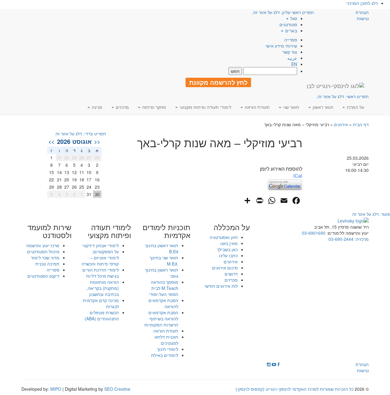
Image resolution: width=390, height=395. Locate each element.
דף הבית (361, 124)
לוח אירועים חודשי (221, 286)
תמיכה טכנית (47, 264)
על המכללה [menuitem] (232, 227)
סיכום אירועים (225, 268)
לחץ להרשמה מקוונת (218, 82)
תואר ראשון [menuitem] (322, 107)
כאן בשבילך (227, 249)
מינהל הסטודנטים (43, 251)
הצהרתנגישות (362, 15)
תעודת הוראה (165, 331)
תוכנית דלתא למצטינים (166, 340)
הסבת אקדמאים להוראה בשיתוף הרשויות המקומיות (161, 318)
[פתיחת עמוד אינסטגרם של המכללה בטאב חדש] (269, 364)
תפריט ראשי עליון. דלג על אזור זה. (283, 12)
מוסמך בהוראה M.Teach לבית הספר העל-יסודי (163, 288)
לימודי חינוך (167, 349)
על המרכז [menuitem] (355, 107)
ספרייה (290, 40)
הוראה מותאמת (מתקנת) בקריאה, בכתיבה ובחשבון (103, 288)
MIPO (55, 389)
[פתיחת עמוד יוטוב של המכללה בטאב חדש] (274, 364)
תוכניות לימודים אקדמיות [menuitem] (166, 231)
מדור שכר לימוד (45, 257)
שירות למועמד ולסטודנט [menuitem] (49, 231)
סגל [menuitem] (293, 18)
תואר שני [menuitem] (290, 107)
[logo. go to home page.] (335, 85)
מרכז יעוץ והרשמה (42, 245)
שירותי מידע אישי (281, 46)
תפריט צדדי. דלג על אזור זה (80, 133)
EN (294, 64)
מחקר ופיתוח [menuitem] (153, 107)
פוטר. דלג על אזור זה (371, 214)
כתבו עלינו (228, 255)
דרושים (231, 274)
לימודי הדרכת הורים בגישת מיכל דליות (100, 273)
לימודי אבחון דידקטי (100, 245)
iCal (297, 175)
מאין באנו (229, 243)
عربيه (292, 58)
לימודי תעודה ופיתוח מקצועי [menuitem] (204, 107)
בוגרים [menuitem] (290, 30)
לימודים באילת (164, 355)
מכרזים (231, 280)
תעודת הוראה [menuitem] (256, 107)
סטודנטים (288, 24)
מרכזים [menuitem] (122, 107)
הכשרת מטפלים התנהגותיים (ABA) (102, 315)
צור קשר (289, 52)
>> (51, 141)
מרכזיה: (361, 239)
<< (97, 141)
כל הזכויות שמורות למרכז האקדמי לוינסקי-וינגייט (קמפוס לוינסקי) (294, 389)
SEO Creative (117, 389)
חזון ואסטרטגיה (224, 237)
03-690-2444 (340, 239)
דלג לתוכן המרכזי (362, 3)
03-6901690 (313, 233)
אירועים (341, 124)
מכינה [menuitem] (96, 107)
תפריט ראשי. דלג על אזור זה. (342, 96)
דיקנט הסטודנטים (43, 276)
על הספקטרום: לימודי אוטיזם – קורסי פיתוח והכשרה (100, 257)
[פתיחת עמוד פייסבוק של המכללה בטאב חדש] (278, 364)
